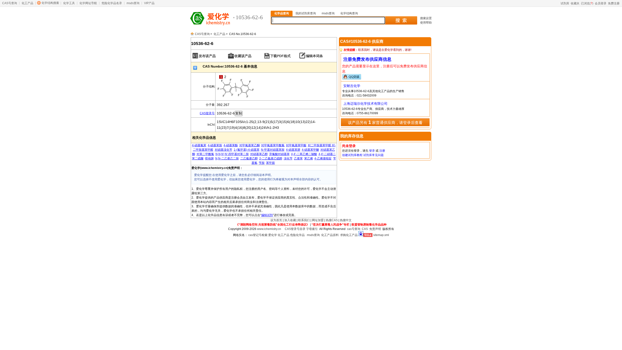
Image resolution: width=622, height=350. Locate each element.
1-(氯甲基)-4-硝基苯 (246, 149)
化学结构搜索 (50, 3)
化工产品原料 (330, 235)
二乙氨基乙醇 (249, 158)
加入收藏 (290, 220)
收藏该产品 (242, 56)
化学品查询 (281, 13)
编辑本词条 (314, 56)
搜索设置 (426, 18)
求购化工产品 (349, 235)
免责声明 (375, 229)
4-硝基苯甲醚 (310, 149)
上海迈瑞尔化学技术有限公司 (365, 103)
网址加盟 (318, 220)
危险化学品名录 (112, 3)
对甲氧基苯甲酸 (296, 145)
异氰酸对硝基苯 (279, 154)
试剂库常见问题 (373, 155)
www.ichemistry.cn (269, 229)
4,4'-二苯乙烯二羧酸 (304, 154)
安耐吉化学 (351, 86)
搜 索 (401, 20)
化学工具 (69, 3)
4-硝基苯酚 (231, 145)
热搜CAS (332, 220)
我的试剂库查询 (305, 13)
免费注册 (614, 3)
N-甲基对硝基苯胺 (273, 149)
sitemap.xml (381, 235)
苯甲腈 (270, 163)
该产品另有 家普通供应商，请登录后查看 (385, 122)
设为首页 (276, 220)
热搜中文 (346, 220)
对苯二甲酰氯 (205, 154)
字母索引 (312, 229)
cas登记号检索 (258, 235)
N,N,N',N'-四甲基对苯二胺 (232, 154)
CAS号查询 (9, 3)
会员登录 (600, 3)
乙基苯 (298, 158)
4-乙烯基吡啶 (323, 158)
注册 (382, 150)
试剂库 (565, 3)
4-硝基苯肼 (293, 149)
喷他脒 (209, 158)
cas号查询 (353, 229)
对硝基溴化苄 (223, 149)
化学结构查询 (349, 13)
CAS (365, 229)
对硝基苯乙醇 (259, 154)
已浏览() (587, 3)
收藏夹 (575, 3)
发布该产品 (207, 56)
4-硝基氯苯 (199, 145)
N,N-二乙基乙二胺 (227, 158)
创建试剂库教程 (352, 155)
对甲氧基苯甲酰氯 (273, 145)
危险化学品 (297, 235)
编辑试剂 (267, 215)
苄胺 (262, 163)
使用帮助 (426, 22)
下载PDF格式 (280, 56)
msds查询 (133, 3)
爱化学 (272, 235)
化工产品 (27, 3)
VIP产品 (149, 3)
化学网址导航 (88, 3)
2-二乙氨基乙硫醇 (270, 158)
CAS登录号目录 (295, 229)
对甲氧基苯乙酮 (249, 145)
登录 (372, 150)
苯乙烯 (308, 158)
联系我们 (304, 220)
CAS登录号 (207, 113)
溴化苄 (288, 158)
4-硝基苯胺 (215, 145)
